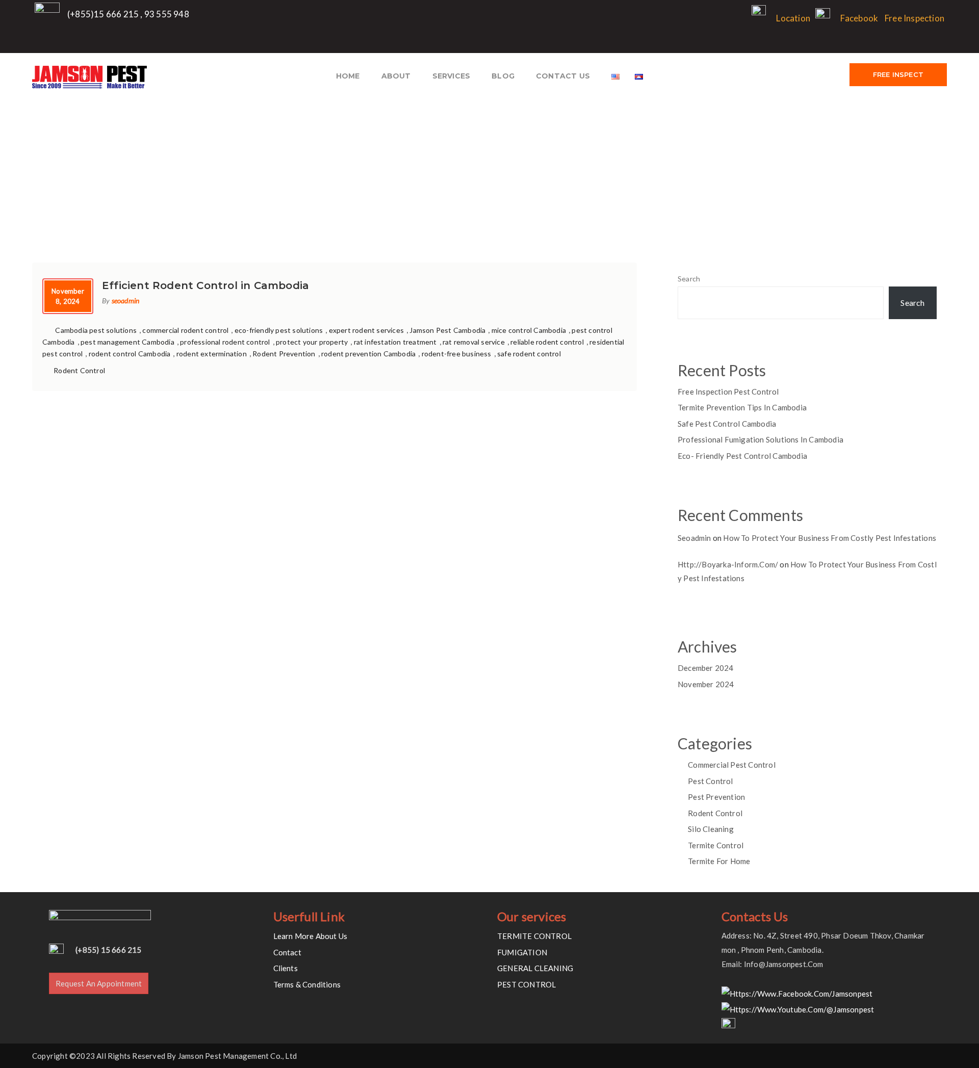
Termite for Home (719, 861)
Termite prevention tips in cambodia (742, 407)
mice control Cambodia (529, 330)
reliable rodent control (547, 341)
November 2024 (706, 684)
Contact (287, 952)
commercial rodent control (185, 330)
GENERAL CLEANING (535, 968)
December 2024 (706, 667)
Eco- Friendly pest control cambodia (742, 455)
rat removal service (474, 341)
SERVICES (451, 76)
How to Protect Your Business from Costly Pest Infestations (829, 537)
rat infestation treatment (395, 341)
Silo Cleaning (711, 828)
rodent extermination (211, 353)
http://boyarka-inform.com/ (728, 564)
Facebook (859, 18)
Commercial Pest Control (732, 764)
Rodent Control (79, 370)
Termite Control (715, 845)
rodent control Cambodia (130, 353)
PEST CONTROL (526, 984)
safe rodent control (529, 353)
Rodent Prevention (283, 353)
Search (689, 278)
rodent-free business (457, 353)
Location (793, 18)
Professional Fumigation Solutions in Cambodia (760, 439)
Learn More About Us (310, 936)
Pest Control (710, 781)
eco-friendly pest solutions (279, 330)
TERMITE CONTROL (534, 936)
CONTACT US (563, 76)
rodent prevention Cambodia (368, 353)
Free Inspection (914, 18)
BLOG (503, 76)
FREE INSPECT (898, 74)
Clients (285, 968)
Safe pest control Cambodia (727, 423)
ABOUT (396, 76)
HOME (348, 76)
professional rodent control (225, 341)
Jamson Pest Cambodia (447, 330)
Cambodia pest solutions (96, 330)
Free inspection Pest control (728, 391)
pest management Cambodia (127, 341)
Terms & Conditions (307, 984)
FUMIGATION (522, 952)
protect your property (312, 341)
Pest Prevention (716, 796)
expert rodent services (366, 330)
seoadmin (126, 300)
